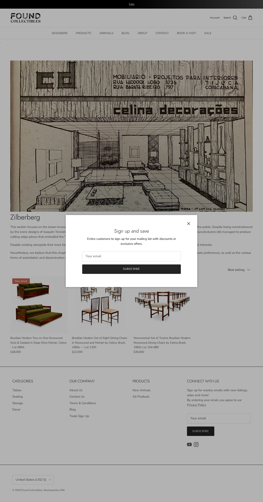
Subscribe (131, 269)
